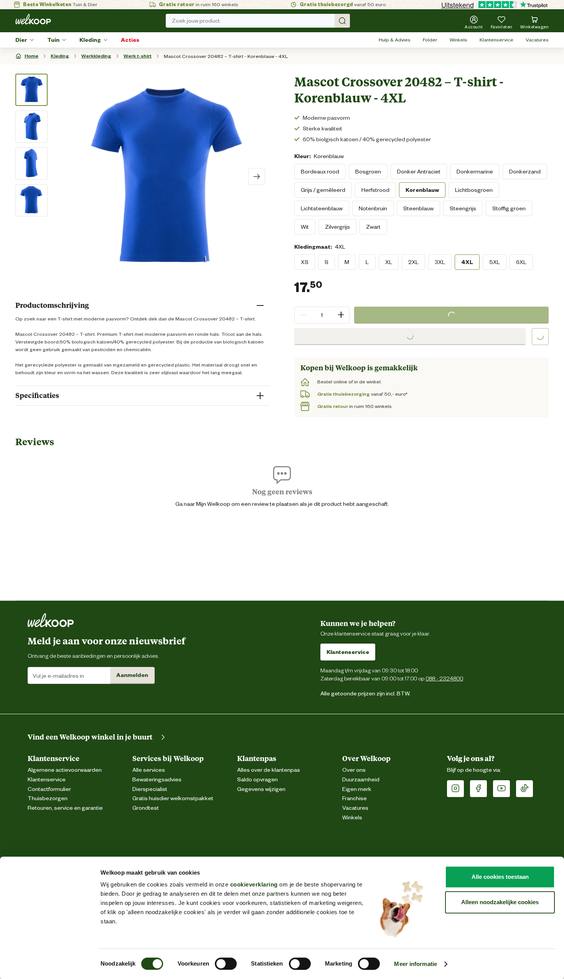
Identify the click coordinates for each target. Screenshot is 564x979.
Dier (21, 40)
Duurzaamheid (360, 780)
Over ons (354, 770)
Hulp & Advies (395, 39)
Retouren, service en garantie (65, 808)
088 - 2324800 (444, 678)
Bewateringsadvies (156, 780)
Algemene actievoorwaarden (65, 770)
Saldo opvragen (257, 780)
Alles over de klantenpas (268, 770)
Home (31, 55)
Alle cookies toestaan (500, 876)
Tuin (53, 40)
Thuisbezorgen (48, 798)
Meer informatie (415, 964)
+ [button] (341, 314)
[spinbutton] (322, 315)
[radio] (320, 171)
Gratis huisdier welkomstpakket (172, 798)
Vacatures (537, 39)
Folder (430, 39)
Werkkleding (96, 55)
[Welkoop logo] (33, 19)
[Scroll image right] (256, 176)
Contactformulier (49, 789)
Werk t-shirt (138, 55)
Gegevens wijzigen (261, 789)
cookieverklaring (254, 884)
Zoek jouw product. (196, 21)
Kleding (90, 40)
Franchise (354, 798)
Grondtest (145, 808)
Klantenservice (496, 39)
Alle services (148, 770)
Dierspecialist (149, 789)
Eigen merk (356, 789)
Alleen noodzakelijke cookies (500, 902)
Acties (130, 40)
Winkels (458, 39)
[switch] (226, 964)
